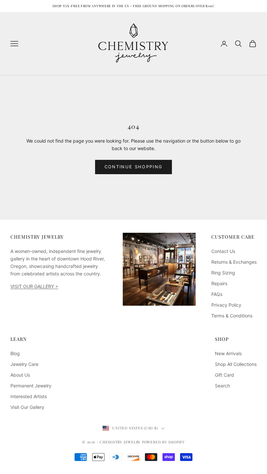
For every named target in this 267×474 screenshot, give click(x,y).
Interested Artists (28, 396)
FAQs (216, 294)
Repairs (219, 283)
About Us (20, 375)
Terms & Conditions (231, 315)
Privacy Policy (226, 305)
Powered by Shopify (163, 441)
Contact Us (223, 251)
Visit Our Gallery (27, 407)
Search (222, 385)
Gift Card (224, 375)
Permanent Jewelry (30, 385)
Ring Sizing (223, 272)
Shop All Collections (236, 364)
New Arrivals (228, 353)
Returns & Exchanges (234, 262)
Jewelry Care (24, 364)
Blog (15, 353)
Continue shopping (134, 166)
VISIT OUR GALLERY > (34, 286)
